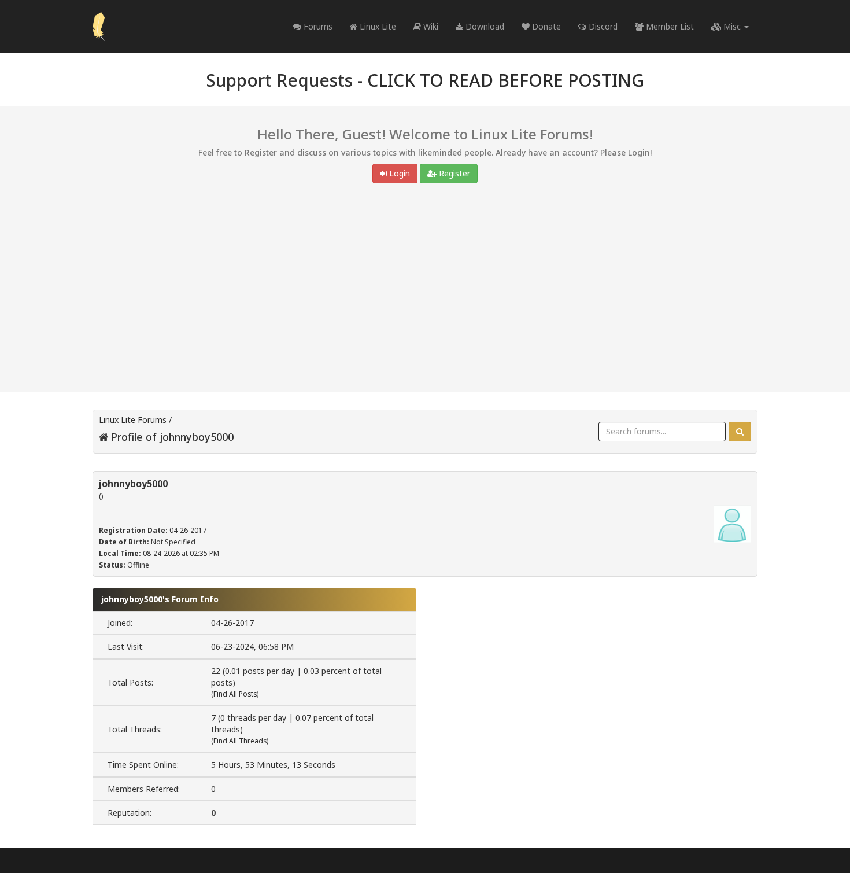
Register (453, 173)
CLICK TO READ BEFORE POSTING (505, 80)
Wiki (429, 26)
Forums (316, 26)
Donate (545, 26)
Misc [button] (732, 26)
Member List (669, 26)
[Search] (740, 431)
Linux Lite (376, 26)
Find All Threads (240, 741)
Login (398, 173)
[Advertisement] (425, 290)
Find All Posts (235, 694)
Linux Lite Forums (133, 419)
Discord (602, 26)
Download (483, 26)
